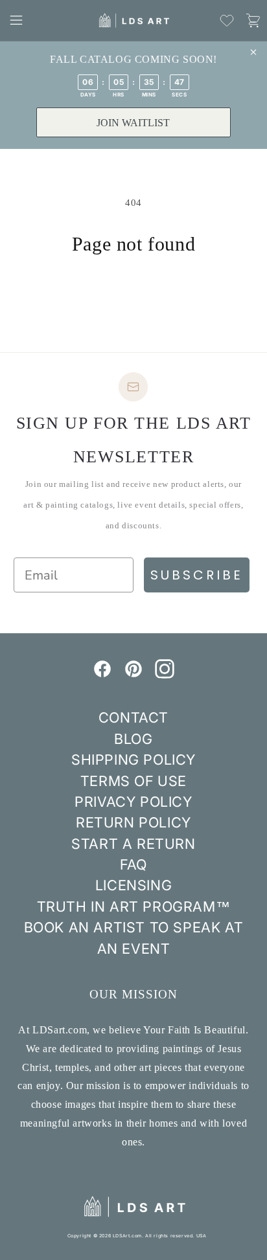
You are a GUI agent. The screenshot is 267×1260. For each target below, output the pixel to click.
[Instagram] (164, 674)
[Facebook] (102, 674)
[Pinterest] (133, 674)
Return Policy (133, 822)
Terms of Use (133, 780)
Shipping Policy (133, 759)
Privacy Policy (133, 801)
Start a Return (133, 843)
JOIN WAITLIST (133, 122)
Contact (133, 717)
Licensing (133, 885)
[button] (16, 20)
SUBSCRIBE (196, 575)
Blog (133, 738)
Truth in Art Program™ (134, 906)
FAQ (133, 864)
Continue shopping (133, 291)
